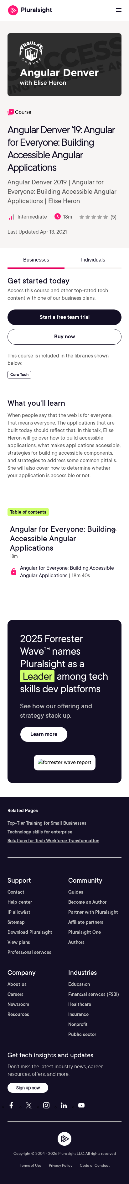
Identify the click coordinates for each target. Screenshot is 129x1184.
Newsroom (18, 1004)
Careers (15, 994)
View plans (19, 942)
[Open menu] (118, 10)
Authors (76, 942)
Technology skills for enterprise (40, 831)
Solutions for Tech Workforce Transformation (53, 840)
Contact (16, 892)
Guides (75, 892)
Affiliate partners (85, 922)
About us (17, 984)
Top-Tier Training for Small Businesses (47, 823)
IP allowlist (19, 912)
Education (79, 984)
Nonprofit (78, 1024)
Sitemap (16, 922)
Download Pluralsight (30, 932)
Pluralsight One (84, 932)
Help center (20, 902)
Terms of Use (30, 1165)
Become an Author (87, 902)
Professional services (29, 952)
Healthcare (79, 1004)
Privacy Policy (60, 1165)
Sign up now (28, 1088)
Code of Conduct (95, 1165)
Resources (18, 1014)
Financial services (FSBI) (93, 994)
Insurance (78, 1014)
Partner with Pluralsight (93, 912)
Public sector (82, 1034)
